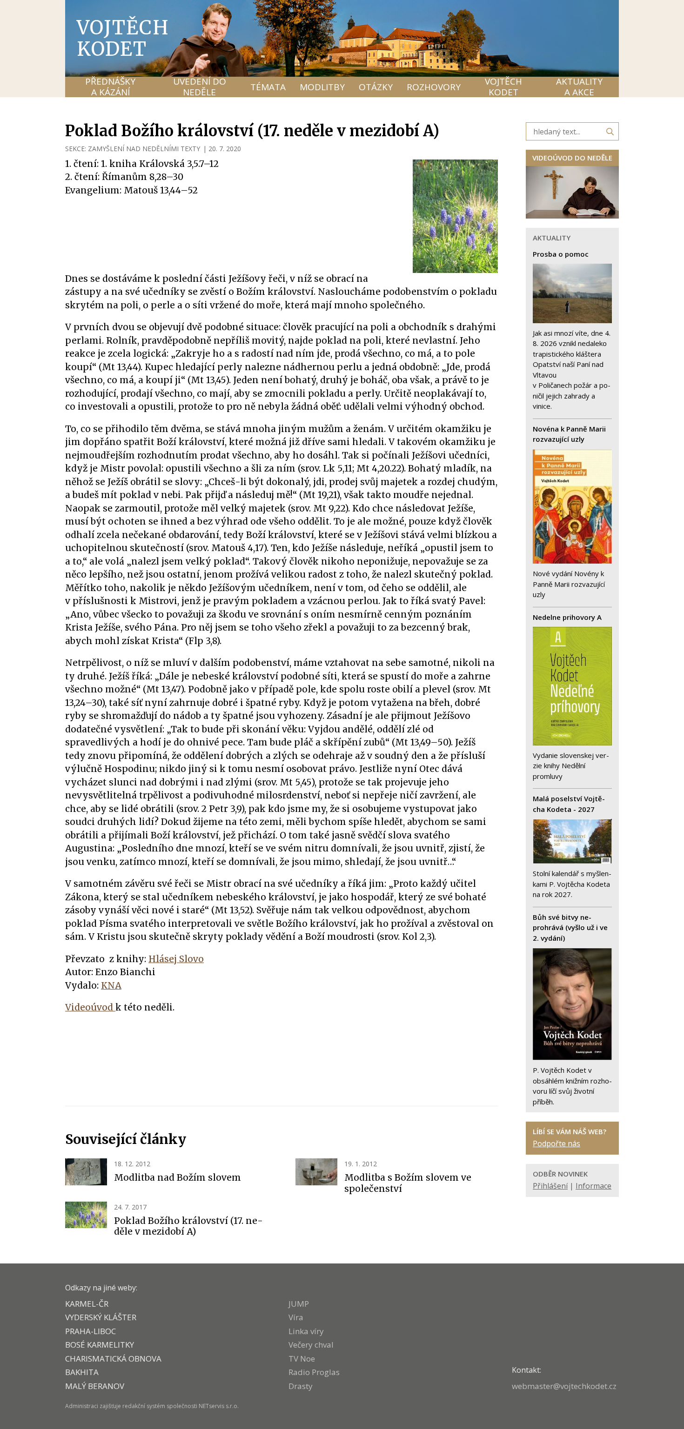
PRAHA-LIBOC (90, 1331)
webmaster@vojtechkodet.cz (564, 1386)
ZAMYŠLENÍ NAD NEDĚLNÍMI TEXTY (144, 148)
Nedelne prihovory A (567, 617)
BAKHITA (82, 1372)
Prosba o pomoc (561, 254)
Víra (295, 1317)
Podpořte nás (556, 1143)
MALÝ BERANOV (94, 1386)
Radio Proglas (314, 1372)
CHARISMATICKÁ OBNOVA (113, 1358)
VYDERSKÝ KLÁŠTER (100, 1317)
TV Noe (301, 1358)
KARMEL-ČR (86, 1303)
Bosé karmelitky (99, 1344)
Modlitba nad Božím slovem (177, 1177)
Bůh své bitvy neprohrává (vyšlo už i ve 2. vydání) (570, 927)
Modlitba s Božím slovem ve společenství (407, 1183)
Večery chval (311, 1344)
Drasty (300, 1386)
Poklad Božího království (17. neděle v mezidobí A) (188, 1226)
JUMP (298, 1303)
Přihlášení (550, 1186)
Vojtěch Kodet (123, 38)
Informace (593, 1186)
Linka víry (306, 1331)
